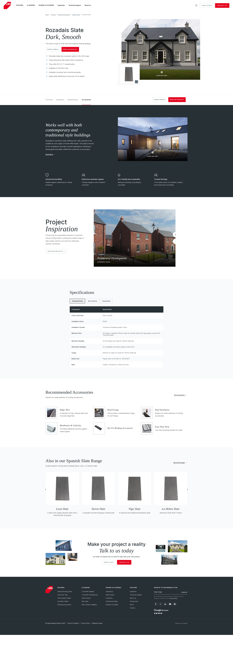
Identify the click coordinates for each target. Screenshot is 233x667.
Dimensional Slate (112, 601)
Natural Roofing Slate (64, 14)
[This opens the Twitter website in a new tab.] (160, 604)
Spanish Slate (76, 14)
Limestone (109, 598)
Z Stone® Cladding (88, 592)
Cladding (31, 5)
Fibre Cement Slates (64, 598)
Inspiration (61, 5)
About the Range (179, 463)
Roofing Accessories (64, 605)
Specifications (73, 100)
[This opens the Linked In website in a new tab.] (165, 604)
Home (47, 14)
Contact (132, 608)
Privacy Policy (173, 598)
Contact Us (222, 5)
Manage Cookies (97, 623)
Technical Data (77, 301)
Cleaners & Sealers (112, 605)
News (132, 605)
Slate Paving (110, 595)
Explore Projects (55, 251)
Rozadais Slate (86, 14)
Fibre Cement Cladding (89, 605)
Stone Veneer (86, 598)
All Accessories (179, 395)
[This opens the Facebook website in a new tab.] (156, 604)
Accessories (86, 100)
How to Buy (207, 5)
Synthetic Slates (63, 601)
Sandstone (109, 592)
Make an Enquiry (70, 49)
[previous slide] (45, 490)
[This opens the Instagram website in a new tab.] (175, 604)
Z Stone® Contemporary (90, 595)
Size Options (92, 301)
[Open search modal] (196, 5)
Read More (49, 154)
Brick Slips (85, 601)
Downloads (106, 301)
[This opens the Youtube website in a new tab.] (170, 604)
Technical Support (74, 5)
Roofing (19, 5)
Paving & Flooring (46, 5)
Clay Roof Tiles (63, 595)
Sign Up (184, 592)
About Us (88, 5)
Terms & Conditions (73, 623)
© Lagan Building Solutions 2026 (55, 623)
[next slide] (175, 234)
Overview (49, 100)
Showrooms (134, 601)
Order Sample (53, 49)
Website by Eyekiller (181, 623)
